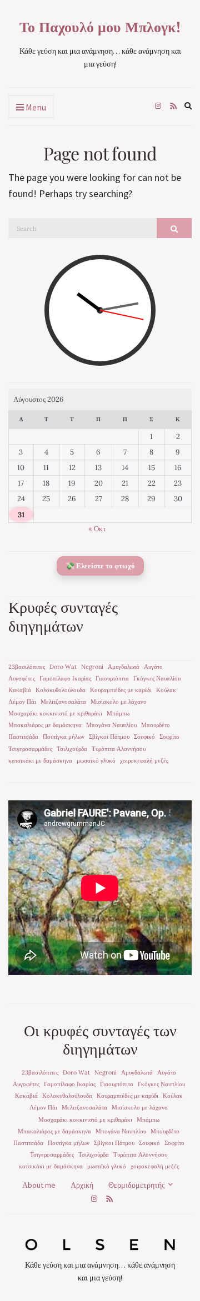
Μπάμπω (118, 713)
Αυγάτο (153, 666)
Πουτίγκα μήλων (63, 736)
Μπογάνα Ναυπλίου (111, 725)
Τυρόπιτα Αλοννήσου (119, 749)
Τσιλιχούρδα (72, 749)
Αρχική (82, 1185)
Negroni (92, 666)
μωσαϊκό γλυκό (96, 760)
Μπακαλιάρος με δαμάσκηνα (45, 725)
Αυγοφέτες (21, 678)
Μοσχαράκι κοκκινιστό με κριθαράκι (55, 713)
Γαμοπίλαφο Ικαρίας (65, 678)
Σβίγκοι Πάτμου (109, 736)
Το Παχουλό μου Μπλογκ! (100, 27)
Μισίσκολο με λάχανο (119, 701)
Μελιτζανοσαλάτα (63, 701)
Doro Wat (63, 666)
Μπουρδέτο (155, 725)
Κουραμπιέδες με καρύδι (121, 690)
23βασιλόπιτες (26, 666)
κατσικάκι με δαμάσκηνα (40, 760)
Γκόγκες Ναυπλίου (157, 678)
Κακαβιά (19, 690)
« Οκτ (97, 528)
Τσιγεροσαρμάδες (30, 749)
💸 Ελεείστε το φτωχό (100, 566)
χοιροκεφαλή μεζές (144, 760)
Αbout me (39, 1185)
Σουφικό (144, 736)
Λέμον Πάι (22, 701)
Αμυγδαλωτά (123, 666)
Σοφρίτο (169, 736)
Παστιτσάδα (23, 736)
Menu (35, 107)
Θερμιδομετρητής (136, 1185)
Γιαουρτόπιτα (112, 678)
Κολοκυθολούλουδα (61, 690)
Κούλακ (166, 690)
